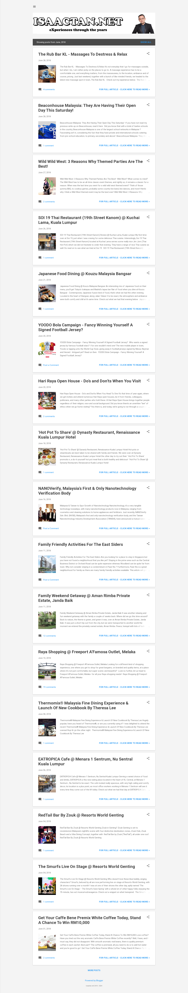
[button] (148, 54)
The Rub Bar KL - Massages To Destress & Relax (82, 54)
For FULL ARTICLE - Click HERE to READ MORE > (124, 89)
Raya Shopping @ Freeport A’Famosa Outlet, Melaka (86, 651)
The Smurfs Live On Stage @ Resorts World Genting (86, 866)
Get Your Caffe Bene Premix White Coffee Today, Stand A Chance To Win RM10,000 (89, 920)
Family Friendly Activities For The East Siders (80, 544)
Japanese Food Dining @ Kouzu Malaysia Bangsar (84, 273)
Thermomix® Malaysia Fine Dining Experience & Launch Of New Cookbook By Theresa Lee (83, 705)
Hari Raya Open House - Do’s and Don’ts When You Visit (89, 381)
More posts (94, 970)
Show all (146, 42)
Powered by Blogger (94, 980)
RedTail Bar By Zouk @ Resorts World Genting (81, 815)
